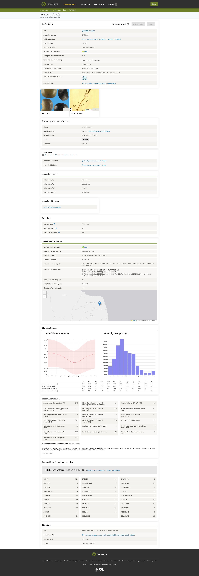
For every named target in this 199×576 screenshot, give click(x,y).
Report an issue (78, 561)
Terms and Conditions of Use (121, 561)
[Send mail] (43, 155)
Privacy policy (151, 561)
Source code (90, 561)
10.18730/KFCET (89, 31)
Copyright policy (139, 561)
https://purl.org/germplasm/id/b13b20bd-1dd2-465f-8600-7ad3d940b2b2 (109, 535)
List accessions (48, 453)
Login (154, 4)
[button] (99, 303)
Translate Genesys (103, 561)
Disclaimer (68, 561)
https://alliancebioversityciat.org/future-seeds (100, 83)
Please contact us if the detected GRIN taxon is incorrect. (61, 155)
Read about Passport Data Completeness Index (103, 470)
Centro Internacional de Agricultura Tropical (97, 39)
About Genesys (48, 561)
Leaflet (134, 320)
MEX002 (84, 77)
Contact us (58, 561)
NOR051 (84, 79)
